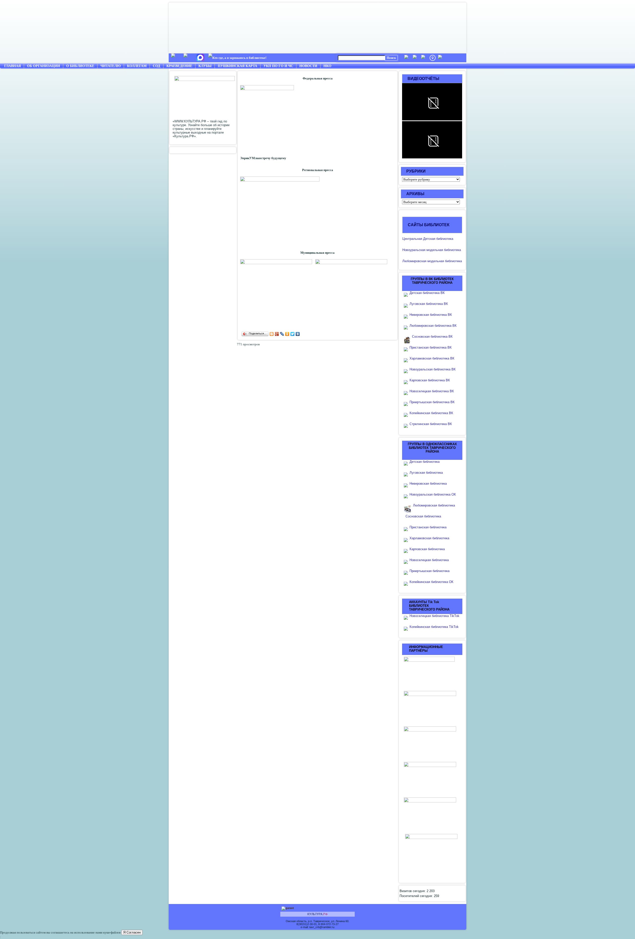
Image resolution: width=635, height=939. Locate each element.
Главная (12, 66)
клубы (205, 66)
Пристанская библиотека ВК (431, 347)
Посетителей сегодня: (417, 896)
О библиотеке (80, 66)
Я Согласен (132, 932)
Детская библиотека (425, 462)
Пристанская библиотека (428, 527)
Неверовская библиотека (428, 483)
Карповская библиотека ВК (430, 380)
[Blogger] (271, 334)
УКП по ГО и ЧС (278, 66)
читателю (110, 66)
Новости (308, 66)
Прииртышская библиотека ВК (432, 402)
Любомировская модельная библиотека (432, 261)
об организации (43, 66)
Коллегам (137, 66)
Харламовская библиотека (429, 538)
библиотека (452, 250)
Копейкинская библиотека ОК (431, 582)
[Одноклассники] (287, 334)
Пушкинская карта (237, 66)
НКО (327, 66)
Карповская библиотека (427, 549)
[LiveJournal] (282, 334)
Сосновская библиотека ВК (432, 336)
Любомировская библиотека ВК (433, 325)
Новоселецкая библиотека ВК (432, 391)
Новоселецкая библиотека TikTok (434, 616)
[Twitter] (292, 334)
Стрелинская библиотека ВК (432, 424)
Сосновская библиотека (423, 516)
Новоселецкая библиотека (429, 560)
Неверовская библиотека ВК (431, 315)
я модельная (433, 250)
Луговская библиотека (426, 472)
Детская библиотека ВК (427, 293)
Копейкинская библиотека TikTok (434, 627)
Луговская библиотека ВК (429, 304)
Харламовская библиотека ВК (432, 358)
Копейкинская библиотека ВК (433, 413)
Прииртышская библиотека (429, 571)
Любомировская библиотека (434, 505)
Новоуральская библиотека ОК (433, 494)
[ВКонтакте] (297, 334)
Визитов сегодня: (413, 891)
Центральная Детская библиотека (427, 239)
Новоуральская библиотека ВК (433, 369)
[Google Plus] (277, 334)
